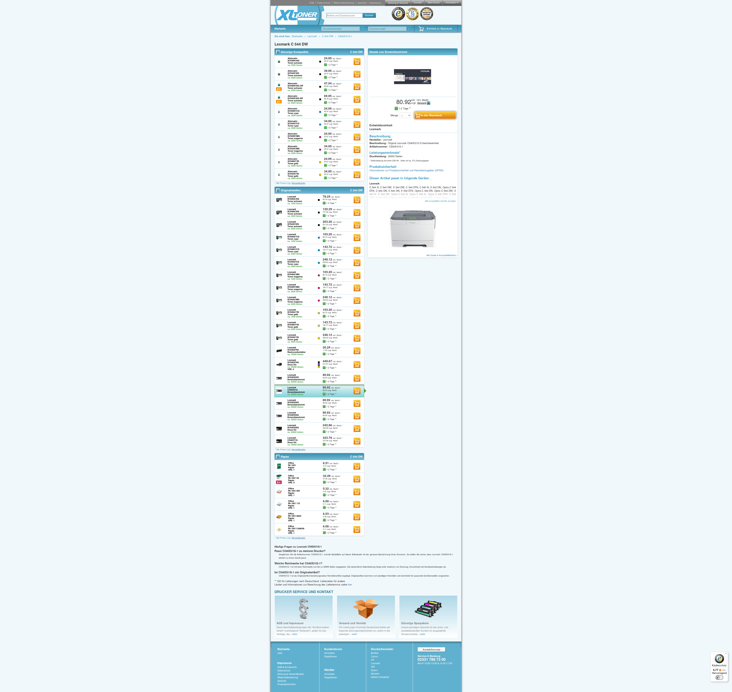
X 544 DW (399, 187)
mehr (294, 634)
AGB (311, 2)
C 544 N (374, 187)
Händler (329, 669)
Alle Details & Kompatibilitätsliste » (442, 255)
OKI (373, 666)
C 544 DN (382, 190)
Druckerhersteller (382, 649)
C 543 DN (394, 190)
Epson (374, 670)
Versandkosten (298, 182)
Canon (374, 656)
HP (372, 659)
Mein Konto (434, 2)
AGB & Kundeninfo (287, 667)
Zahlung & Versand (398, 2)
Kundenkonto (333, 649)
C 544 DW (328, 36)
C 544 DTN (412, 187)
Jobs (279, 652)
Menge (394, 115)
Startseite (280, 28)
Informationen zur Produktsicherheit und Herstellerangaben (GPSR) (406, 170)
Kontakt (418, 2)
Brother (375, 652)
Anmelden (451, 2)
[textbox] (344, 15)
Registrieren (330, 656)
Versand (421, 103)
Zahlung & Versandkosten (290, 673)
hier (350, 584)
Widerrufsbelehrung (344, 2)
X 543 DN (436, 187)
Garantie (361, 2)
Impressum (375, 2)
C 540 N (424, 187)
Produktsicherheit (286, 684)
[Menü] (726, 654)
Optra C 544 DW (443, 190)
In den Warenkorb (357, 61)
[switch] (719, 677)
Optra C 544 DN (424, 190)
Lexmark (312, 36)
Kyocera (375, 673)
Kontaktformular (431, 649)
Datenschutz (323, 2)
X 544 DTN (407, 190)
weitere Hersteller (380, 676)
